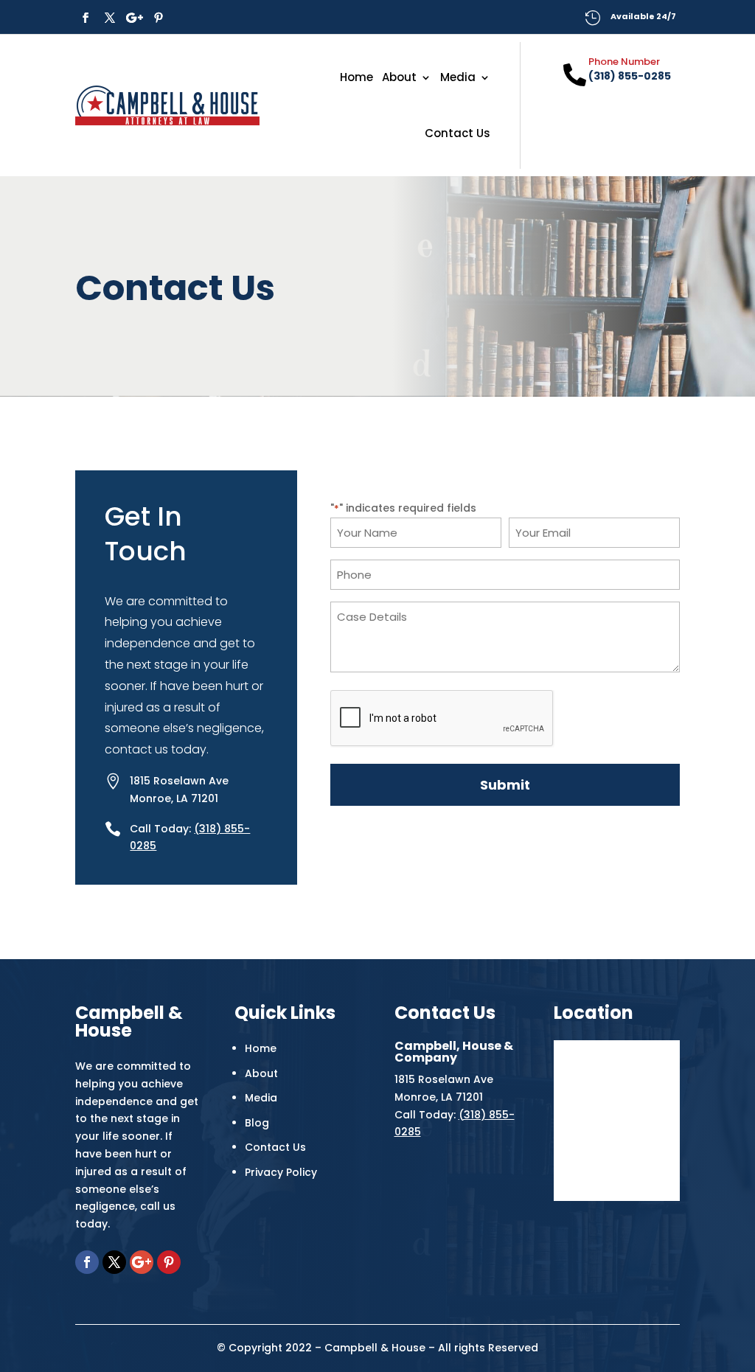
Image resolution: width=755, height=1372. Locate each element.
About (399, 77)
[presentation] (442, 719)
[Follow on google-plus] (134, 17)
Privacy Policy (281, 1172)
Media (458, 77)
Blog (257, 1122)
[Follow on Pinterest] (158, 17)
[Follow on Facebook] (85, 17)
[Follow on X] (110, 17)
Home (356, 77)
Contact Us (457, 133)
